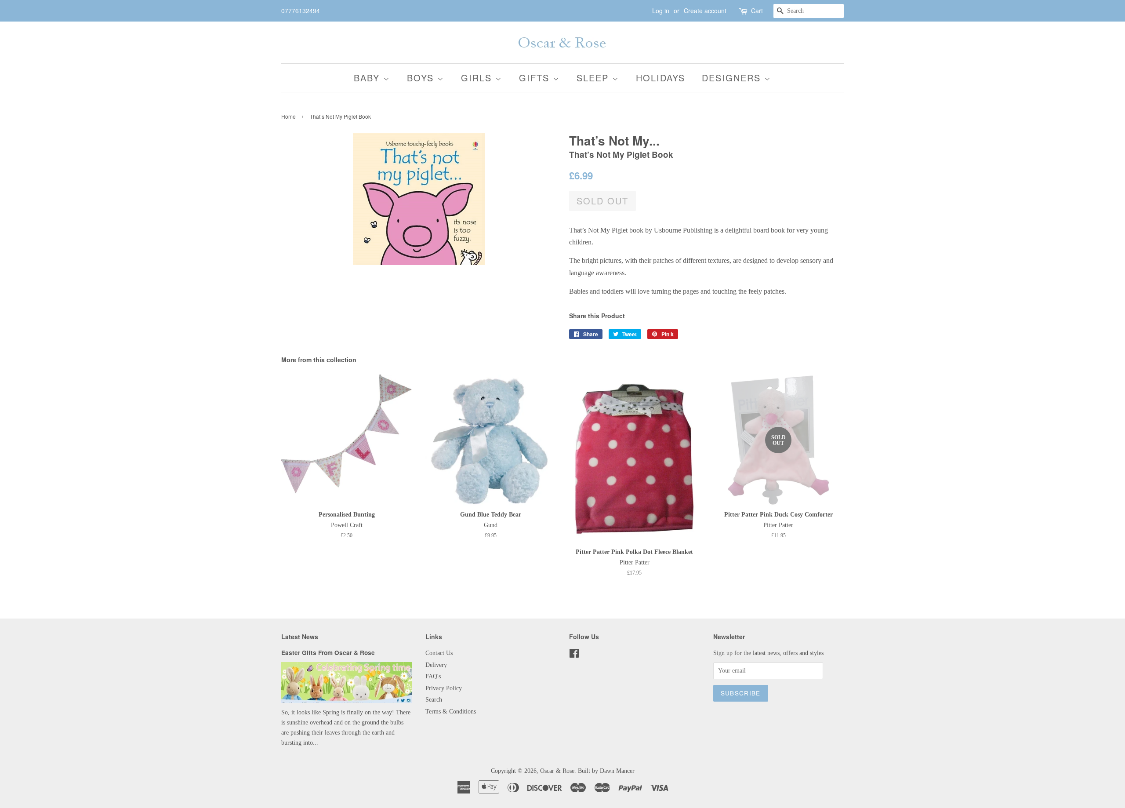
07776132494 (300, 10)
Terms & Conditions (450, 711)
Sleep (594, 77)
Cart (757, 10)
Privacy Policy (443, 688)
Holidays (660, 77)
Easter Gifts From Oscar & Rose (328, 652)
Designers (733, 77)
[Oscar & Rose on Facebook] (574, 655)
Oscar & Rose (557, 771)
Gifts (536, 77)
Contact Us (439, 653)
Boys (422, 77)
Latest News (299, 636)
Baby (368, 77)
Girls (478, 77)
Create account (705, 10)
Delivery (436, 665)
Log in (660, 10)
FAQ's (433, 676)
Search (433, 699)
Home (288, 116)
